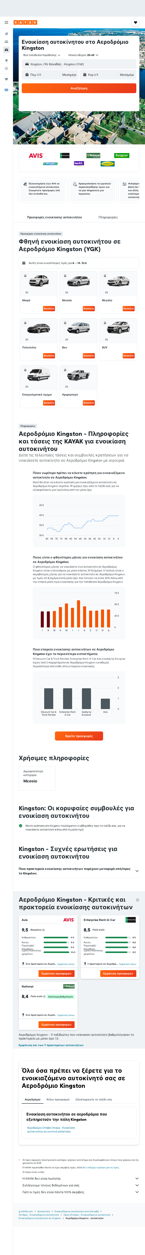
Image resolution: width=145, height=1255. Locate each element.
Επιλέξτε (49, 308)
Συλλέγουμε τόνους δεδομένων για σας (50, 1185)
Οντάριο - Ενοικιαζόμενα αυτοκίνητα (39, 1214)
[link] (79, 736)
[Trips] (6, 79)
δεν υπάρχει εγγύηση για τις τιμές (101, 1167)
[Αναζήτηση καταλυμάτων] (6, 42)
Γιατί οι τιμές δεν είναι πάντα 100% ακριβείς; (53, 1192)
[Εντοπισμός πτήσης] (6, 68)
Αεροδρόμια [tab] (32, 1099)
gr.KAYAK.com (26, 1211)
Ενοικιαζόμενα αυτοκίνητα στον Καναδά (77, 1211)
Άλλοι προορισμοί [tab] (57, 1099)
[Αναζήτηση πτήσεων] (6, 34)
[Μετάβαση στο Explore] (6, 60)
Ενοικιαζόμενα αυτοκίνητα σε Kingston (40, 1218)
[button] (6, 22)
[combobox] (42, 55)
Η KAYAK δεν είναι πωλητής (41, 1178)
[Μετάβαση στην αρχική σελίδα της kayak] (25, 22)
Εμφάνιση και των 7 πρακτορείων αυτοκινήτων (51, 1045)
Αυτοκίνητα (43, 1211)
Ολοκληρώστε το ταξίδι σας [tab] (94, 1099)
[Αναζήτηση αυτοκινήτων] (6, 50)
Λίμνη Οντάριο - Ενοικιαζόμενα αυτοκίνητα (86, 1214)
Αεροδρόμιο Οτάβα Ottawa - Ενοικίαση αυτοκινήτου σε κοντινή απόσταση (51, 1129)
